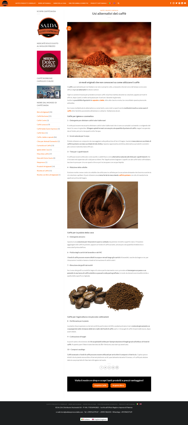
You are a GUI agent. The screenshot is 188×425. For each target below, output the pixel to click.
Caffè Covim (41, 120)
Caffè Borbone (42, 116)
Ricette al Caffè (43, 171)
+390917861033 (105, 412)
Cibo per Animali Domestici (78, 3)
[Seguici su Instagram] (173, 3)
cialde (102, 100)
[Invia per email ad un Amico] (109, 367)
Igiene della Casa (59, 3)
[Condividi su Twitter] (105, 367)
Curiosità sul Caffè (44, 145)
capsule (95, 100)
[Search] (118, 3)
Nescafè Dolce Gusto (45, 158)
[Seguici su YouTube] (185, 3)
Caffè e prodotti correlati (25, 3)
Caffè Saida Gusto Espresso (47, 129)
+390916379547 (92, 412)
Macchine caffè (43, 154)
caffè (69, 111)
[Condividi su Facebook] (101, 367)
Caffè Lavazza (42, 124)
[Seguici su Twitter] (176, 3)
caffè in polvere (124, 175)
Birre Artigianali (44, 3)
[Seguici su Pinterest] (179, 3)
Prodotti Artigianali (99, 3)
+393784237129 (126, 412)
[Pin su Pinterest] (113, 367)
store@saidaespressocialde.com (71, 412)
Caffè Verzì (41, 133)
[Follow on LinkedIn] (182, 3)
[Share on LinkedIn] (117, 367)
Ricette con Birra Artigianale (47, 175)
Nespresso (41, 162)
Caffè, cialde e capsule (45, 137)
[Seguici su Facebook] (171, 3)
